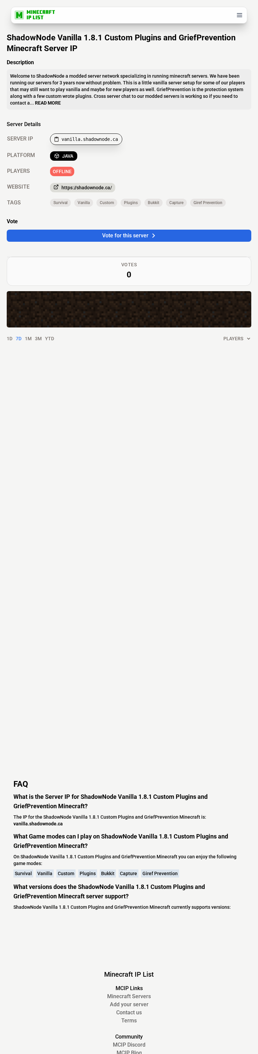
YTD (49, 338)
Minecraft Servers (129, 996)
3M (38, 338)
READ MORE (48, 103)
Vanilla (84, 202)
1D (9, 338)
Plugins (131, 202)
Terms (129, 1020)
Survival (60, 202)
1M (28, 338)
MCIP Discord (129, 1045)
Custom (107, 202)
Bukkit (153, 202)
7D (19, 338)
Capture (176, 202)
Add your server (129, 1004)
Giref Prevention (208, 202)
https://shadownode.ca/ (86, 187)
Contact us (129, 1012)
